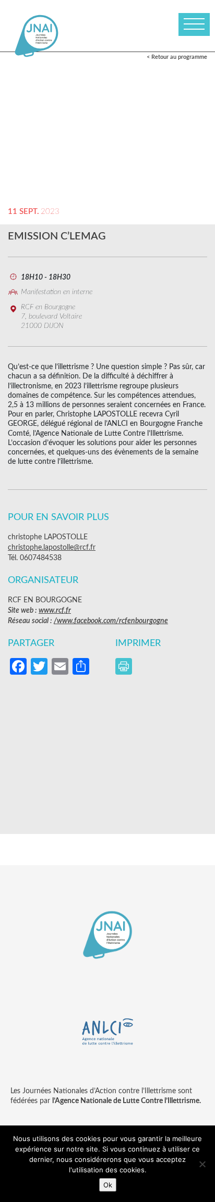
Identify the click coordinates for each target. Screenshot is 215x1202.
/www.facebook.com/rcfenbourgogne (111, 621)
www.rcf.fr (55, 610)
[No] (202, 1164)
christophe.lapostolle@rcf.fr (51, 547)
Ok (107, 1185)
